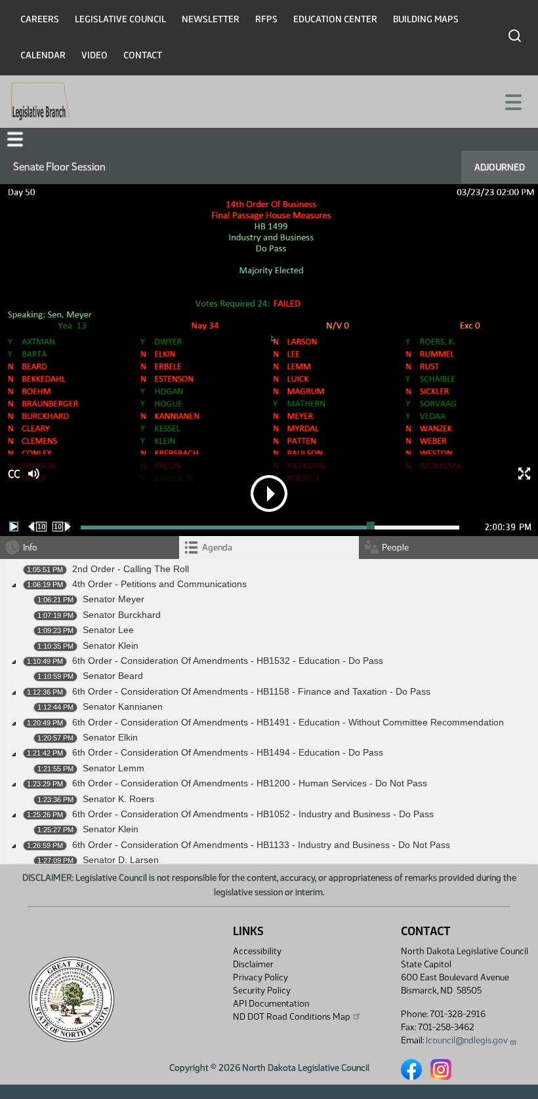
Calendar (43, 55)
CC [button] (14, 474)
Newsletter (210, 19)
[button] (15, 139)
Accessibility (257, 951)
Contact (142, 55)
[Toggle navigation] (512, 101)
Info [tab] (30, 547)
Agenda (217, 547)
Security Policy (262, 990)
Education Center (335, 19)
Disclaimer (253, 964)
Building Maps (426, 19)
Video (94, 55)
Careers (39, 19)
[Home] (40, 101)
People (395, 547)
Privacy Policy (260, 977)
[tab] (268, 547)
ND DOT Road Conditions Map (291, 1016)
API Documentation (271, 1003)
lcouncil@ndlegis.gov (467, 1040)
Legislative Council (120, 19)
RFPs (266, 19)
